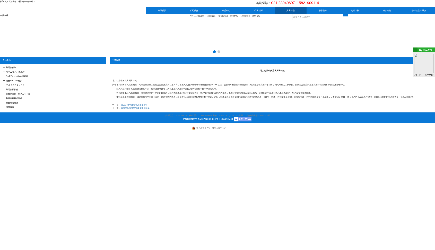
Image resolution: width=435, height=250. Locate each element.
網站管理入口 (227, 119)
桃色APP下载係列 (14, 81)
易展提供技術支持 (191, 119)
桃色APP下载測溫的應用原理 (134, 105)
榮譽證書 (323, 10)
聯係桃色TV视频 (419, 10)
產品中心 (226, 10)
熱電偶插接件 (12, 89)
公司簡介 (194, 10)
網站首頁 (162, 10)
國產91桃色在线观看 (15, 72)
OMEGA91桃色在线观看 (17, 76)
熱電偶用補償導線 (14, 98)
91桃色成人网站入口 (15, 85)
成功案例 (387, 10)
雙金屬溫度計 (12, 103)
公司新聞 (258, 10)
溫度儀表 (10, 107)
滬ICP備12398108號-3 (209, 119)
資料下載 (355, 10)
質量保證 (290, 10)
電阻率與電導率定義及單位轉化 (135, 108)
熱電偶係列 (11, 67)
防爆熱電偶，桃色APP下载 (18, 94)
